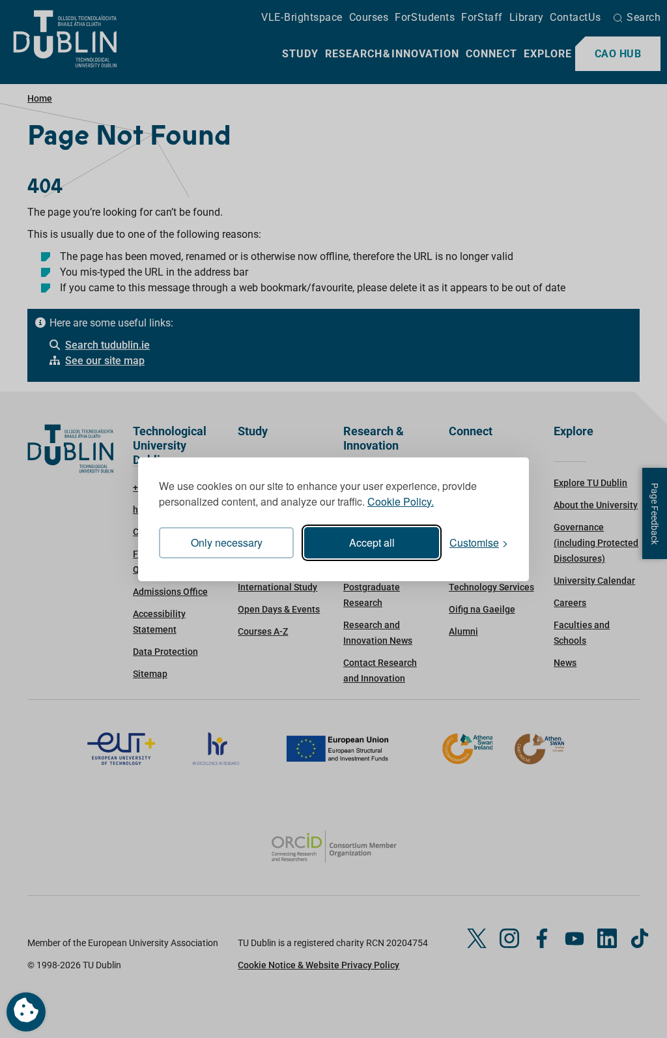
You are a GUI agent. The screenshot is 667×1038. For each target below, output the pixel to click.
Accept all (372, 542)
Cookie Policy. (400, 501)
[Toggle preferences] (26, 1011)
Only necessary (227, 542)
